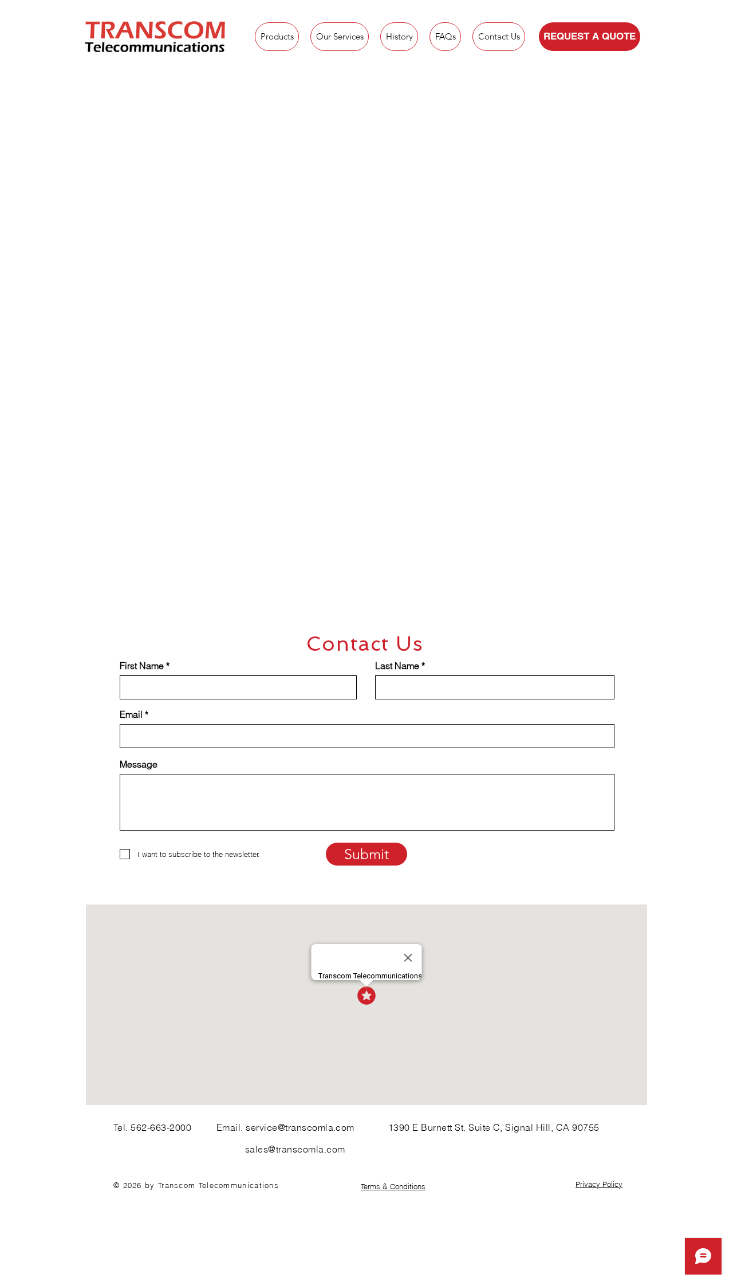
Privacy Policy (599, 1184)
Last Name (397, 665)
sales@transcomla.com (295, 1149)
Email (131, 714)
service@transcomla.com (300, 1127)
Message (138, 764)
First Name (142, 665)
